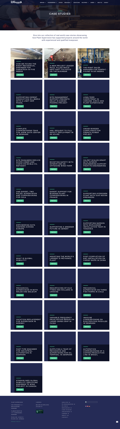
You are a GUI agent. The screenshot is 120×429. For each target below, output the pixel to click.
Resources (67, 2)
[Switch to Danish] (88, 406)
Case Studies (76, 2)
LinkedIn (38, 402)
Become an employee (42, 404)
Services (42, 2)
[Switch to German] (90, 406)
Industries (84, 2)
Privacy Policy (16, 421)
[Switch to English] (86, 406)
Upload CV (39, 406)
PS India (61, 2)
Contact (106, 2)
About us (100, 2)
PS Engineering (51, 2)
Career (92, 2)
